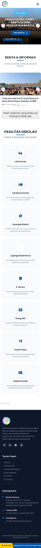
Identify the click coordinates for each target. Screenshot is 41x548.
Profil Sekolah (9, 466)
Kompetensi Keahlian (12, 469)
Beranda (7, 462)
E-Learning (8, 479)
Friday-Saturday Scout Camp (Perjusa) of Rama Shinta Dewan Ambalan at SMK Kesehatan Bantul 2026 (20, 99)
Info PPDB (8, 476)
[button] (38, 26)
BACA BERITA (11, 39)
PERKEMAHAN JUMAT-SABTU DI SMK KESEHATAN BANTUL (20, 22)
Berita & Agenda (10, 473)
